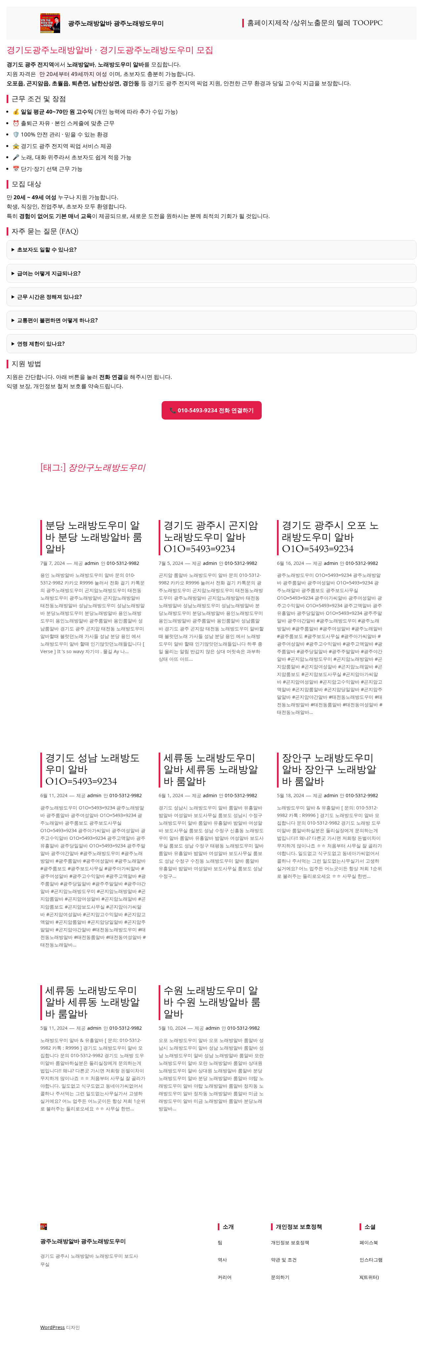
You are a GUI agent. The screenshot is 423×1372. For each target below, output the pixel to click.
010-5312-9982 (123, 563)
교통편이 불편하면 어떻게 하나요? (57, 320)
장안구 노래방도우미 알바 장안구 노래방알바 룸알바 (329, 770)
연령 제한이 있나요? (41, 343)
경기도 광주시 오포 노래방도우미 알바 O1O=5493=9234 (330, 537)
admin (92, 563)
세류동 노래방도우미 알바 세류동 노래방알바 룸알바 (211, 770)
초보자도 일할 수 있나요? (47, 249)
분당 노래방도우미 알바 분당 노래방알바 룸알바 (93, 537)
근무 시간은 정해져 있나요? (49, 296)
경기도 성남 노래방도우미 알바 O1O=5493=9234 (92, 770)
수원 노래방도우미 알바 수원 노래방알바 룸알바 (212, 1002)
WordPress (52, 1327)
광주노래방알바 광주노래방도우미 (116, 23)
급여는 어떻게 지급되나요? (49, 273)
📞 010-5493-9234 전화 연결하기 (212, 410)
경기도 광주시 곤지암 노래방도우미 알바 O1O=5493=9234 (211, 537)
